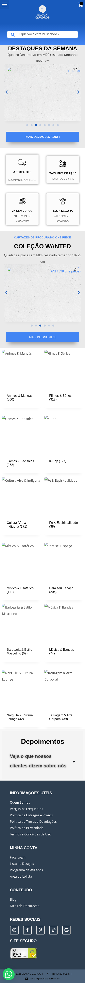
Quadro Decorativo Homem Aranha (30, 88)
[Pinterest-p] (40, 930)
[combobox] (42, 34)
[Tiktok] (53, 930)
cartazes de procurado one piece (42, 237)
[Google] (66, 930)
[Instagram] (14, 930)
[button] (4, 4)
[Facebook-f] (27, 930)
